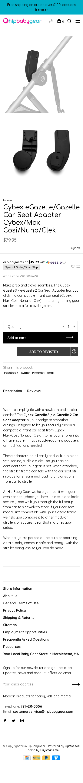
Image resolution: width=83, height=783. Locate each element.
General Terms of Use (21, 603)
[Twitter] (13, 721)
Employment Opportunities (25, 632)
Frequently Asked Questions (26, 639)
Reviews (34, 391)
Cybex (75, 248)
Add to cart (16, 338)
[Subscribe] (75, 684)
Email (50, 373)
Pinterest (38, 373)
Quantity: (15, 326)
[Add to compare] (78, 267)
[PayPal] (37, 759)
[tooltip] (74, 351)
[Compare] (51, 21)
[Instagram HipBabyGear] (22, 721)
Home (7, 200)
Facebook (11, 373)
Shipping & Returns (18, 617)
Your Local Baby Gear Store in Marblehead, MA (41, 654)
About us (10, 596)
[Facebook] (5, 721)
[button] (41, 262)
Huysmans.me (49, 750)
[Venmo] (56, 759)
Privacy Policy (14, 610)
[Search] (69, 21)
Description (12, 391)
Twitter (25, 373)
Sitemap (10, 625)
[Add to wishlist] (73, 267)
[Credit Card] (27, 759)
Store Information (17, 588)
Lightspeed (72, 746)
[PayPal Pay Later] (46, 759)
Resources (12, 646)
